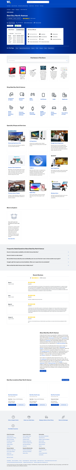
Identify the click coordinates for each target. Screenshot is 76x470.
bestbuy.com (43, 370)
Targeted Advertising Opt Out (28, 462)
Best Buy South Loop (35, 394)
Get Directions (21, 404)
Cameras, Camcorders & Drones (22, 113)
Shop (17, 48)
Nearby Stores (51, 48)
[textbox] (16, 146)
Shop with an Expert (26, 437)
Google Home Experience (57, 143)
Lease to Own (9, 453)
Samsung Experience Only (14, 143)
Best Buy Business (42, 444)
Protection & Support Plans (27, 442)
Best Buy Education (42, 442)
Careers (40, 451)
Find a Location (65, 379)
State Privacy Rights (33, 460)
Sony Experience (55, 168)
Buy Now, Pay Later (10, 454)
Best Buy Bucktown (13, 394)
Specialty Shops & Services (25, 48)
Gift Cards (37, 5)
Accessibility (9, 460)
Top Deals (8, 5)
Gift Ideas (41, 5)
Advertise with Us (42, 437)
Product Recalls (9, 442)
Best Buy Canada (10, 457)
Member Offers (25, 453)
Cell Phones (43, 99)
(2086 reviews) (32, 18)
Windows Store (54, 193)
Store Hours (11, 29)
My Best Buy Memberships (23, 5)
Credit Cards (31, 5)
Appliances (64, 99)
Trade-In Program (10, 444)
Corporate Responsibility (43, 453)
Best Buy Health (41, 441)
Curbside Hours (20, 29)
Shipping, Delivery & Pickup (11, 437)
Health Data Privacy (40, 460)
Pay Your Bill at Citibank (11, 451)
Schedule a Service (26, 439)
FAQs (37, 48)
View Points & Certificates (27, 451)
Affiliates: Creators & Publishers (44, 439)
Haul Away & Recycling (26, 444)
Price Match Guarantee (13, 428)
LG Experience (33, 141)
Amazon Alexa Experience (14, 167)
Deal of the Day (14, 5)
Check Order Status (10, 436)
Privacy (20, 460)
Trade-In (32, 168)
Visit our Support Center (13, 420)
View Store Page (12, 404)
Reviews (41, 48)
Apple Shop (32, 192)
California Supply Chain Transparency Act (41, 462)
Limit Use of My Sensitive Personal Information (14, 462)
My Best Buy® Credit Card (11, 449)
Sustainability (41, 454)
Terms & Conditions (15, 460)
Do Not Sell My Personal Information (51, 460)
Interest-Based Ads (26, 460)
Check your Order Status (29, 420)
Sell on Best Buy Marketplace (43, 436)
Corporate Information (43, 449)
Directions (10, 25)
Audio (54, 99)
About (45, 48)
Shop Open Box (11, 238)
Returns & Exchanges (63, 420)
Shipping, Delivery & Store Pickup (46, 420)
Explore (32, 48)
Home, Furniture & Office (53, 113)
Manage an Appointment (27, 441)
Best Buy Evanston (55, 394)
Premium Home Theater (14, 193)
